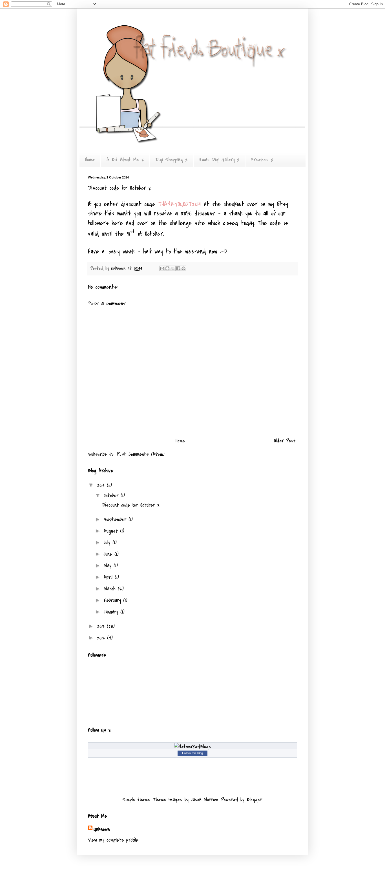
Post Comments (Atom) (141, 454)
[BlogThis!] (167, 268)
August (112, 531)
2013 (102, 626)
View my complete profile (113, 840)
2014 (102, 485)
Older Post (285, 441)
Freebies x (262, 160)
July (108, 542)
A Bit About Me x (125, 160)
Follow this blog (192, 753)
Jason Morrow (204, 800)
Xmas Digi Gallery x (219, 160)
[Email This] (162, 268)
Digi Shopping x (171, 160)
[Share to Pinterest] (183, 268)
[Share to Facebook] (178, 268)
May (109, 566)
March (111, 589)
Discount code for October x (131, 505)
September (116, 519)
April (109, 577)
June (109, 554)
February (113, 600)
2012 (102, 638)
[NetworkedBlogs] (192, 747)
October (112, 495)
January (112, 612)
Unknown (102, 829)
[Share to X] (173, 268)
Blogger (254, 800)
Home (90, 160)
